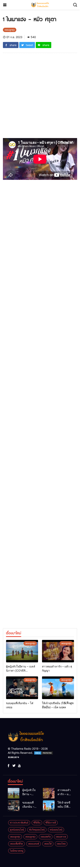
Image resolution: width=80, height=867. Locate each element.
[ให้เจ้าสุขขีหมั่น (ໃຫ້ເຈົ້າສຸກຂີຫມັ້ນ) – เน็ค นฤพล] (58, 687)
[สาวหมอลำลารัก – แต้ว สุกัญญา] (58, 651)
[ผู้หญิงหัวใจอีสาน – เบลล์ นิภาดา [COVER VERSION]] (22, 651)
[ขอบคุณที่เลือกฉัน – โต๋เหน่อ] (22, 687)
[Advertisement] (40, 98)
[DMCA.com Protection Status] (43, 752)
